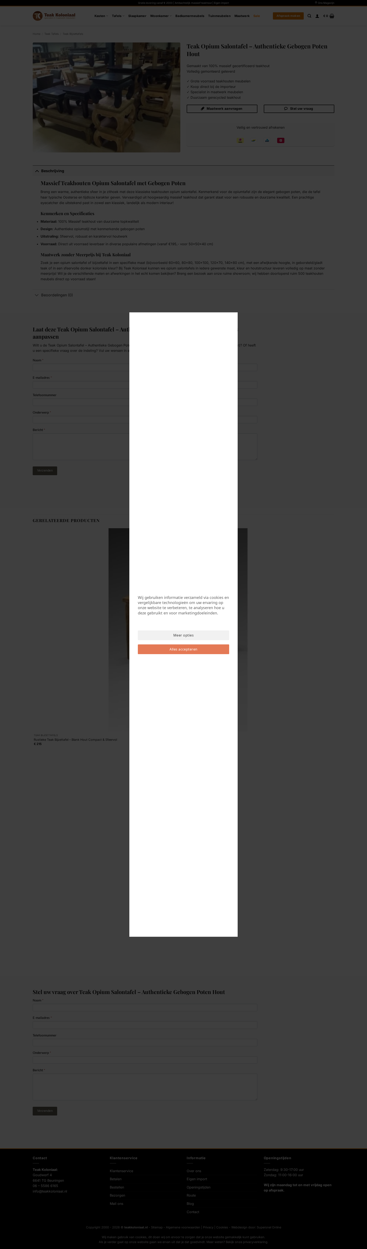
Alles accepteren (183, 649)
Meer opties (183, 635)
